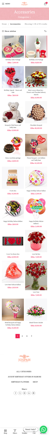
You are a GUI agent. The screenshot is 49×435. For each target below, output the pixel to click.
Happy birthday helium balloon (36, 191)
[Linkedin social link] (29, 393)
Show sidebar (10, 31)
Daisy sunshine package (12, 158)
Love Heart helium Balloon (13, 285)
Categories (23, 17)
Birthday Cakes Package (13, 60)
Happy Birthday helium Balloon (12, 221)
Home (4, 24)
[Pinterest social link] (24, 393)
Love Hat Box (36, 254)
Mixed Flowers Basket (36, 322)
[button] (43, 429)
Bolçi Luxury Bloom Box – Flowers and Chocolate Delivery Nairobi (36, 92)
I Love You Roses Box (12, 254)
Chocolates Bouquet (36, 125)
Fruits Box (13, 191)
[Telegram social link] (33, 393)
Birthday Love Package (36, 60)
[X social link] (20, 393)
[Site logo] (24, 4)
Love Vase (36, 292)
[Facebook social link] (15, 393)
